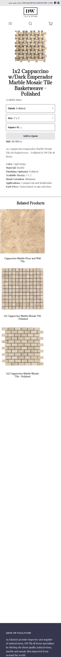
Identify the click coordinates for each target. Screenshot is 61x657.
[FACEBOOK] (55, 3)
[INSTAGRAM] (58, 3)
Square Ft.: (14, 127)
